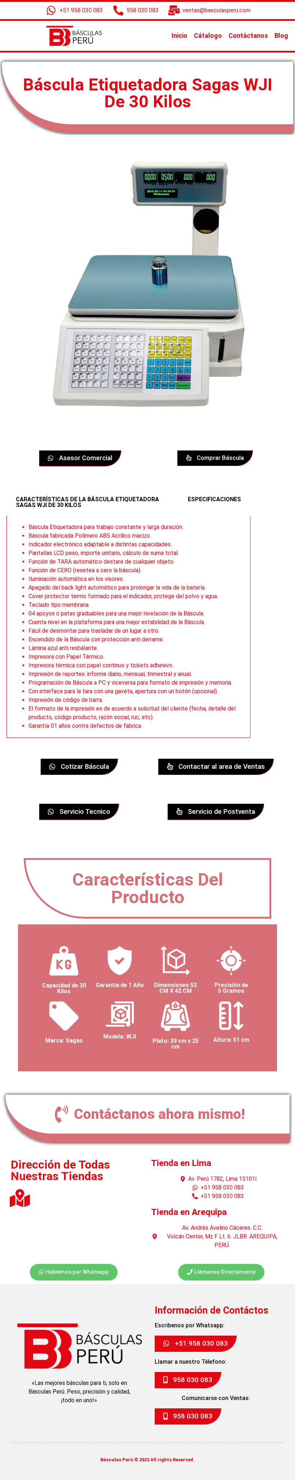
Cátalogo (208, 35)
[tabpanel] (128, 627)
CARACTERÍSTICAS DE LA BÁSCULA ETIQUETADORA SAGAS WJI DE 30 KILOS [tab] (87, 502)
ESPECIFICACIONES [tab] (214, 499)
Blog (281, 35)
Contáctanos (248, 35)
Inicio (179, 35)
